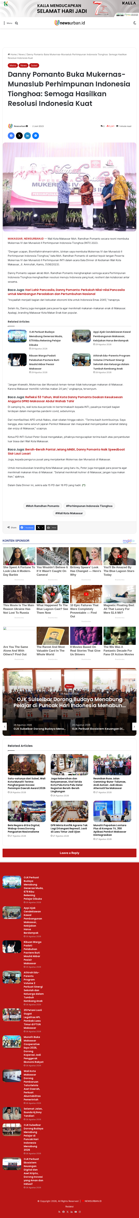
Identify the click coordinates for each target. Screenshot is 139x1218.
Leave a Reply (69, 853)
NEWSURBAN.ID (34, 238)
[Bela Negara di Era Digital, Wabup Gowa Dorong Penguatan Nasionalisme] (27, 811)
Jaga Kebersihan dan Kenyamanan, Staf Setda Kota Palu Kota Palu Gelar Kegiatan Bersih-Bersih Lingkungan (67, 785)
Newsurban (19, 126)
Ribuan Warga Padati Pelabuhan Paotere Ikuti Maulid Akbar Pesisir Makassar (32, 952)
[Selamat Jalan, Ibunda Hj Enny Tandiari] (12, 1113)
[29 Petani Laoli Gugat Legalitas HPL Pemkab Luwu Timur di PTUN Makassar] (12, 1014)
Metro (13, 65)
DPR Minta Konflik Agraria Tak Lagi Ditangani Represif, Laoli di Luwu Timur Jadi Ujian (69, 828)
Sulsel (34, 65)
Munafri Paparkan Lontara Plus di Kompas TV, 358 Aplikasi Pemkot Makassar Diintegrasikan (109, 830)
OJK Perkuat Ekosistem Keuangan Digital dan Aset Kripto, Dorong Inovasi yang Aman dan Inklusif (69, 705)
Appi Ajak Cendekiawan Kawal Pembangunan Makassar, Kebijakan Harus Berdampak (112, 336)
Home (13, 54)
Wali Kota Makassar (70, 513)
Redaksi (69, 1206)
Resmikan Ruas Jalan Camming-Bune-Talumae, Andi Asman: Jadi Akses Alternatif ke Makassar (109, 783)
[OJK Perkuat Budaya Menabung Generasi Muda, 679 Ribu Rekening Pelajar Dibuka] (17, 336)
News (22, 54)
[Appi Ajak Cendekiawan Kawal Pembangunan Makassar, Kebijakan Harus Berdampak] (81, 336)
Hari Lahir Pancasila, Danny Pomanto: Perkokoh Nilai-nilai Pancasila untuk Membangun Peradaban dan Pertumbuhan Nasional (66, 292)
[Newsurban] (69, 22)
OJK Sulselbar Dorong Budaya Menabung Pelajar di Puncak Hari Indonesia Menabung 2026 (33, 1137)
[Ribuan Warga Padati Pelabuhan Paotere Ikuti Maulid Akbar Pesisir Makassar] (17, 359)
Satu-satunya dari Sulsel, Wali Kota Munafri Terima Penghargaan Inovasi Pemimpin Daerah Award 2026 (26, 783)
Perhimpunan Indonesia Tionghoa (90, 506)
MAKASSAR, (15, 238)
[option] (69, 702)
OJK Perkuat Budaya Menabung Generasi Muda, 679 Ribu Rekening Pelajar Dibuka (33, 888)
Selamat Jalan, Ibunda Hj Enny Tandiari (33, 1112)
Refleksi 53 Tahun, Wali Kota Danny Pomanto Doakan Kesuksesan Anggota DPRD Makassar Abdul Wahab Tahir (65, 399)
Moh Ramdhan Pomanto (43, 506)
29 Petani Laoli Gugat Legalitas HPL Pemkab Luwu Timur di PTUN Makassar (33, 1019)
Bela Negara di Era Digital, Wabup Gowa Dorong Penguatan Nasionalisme (24, 828)
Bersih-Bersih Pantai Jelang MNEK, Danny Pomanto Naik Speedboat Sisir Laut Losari (66, 451)
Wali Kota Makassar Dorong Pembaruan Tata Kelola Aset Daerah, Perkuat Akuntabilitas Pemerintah (32, 1085)
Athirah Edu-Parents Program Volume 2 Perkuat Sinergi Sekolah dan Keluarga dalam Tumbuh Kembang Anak (34, 987)
